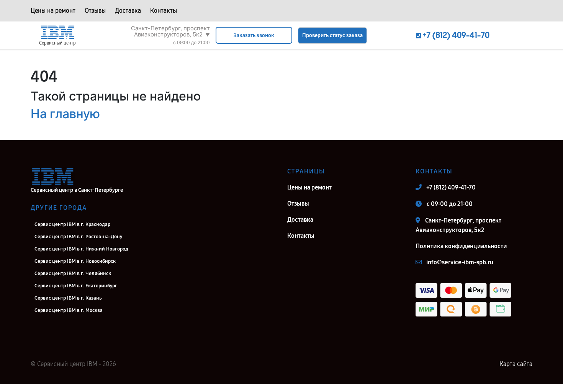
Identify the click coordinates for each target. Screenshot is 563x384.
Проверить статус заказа (332, 35)
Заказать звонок (254, 35)
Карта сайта (515, 364)
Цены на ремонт (53, 10)
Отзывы (95, 10)
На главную (65, 113)
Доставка (128, 10)
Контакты (163, 10)
